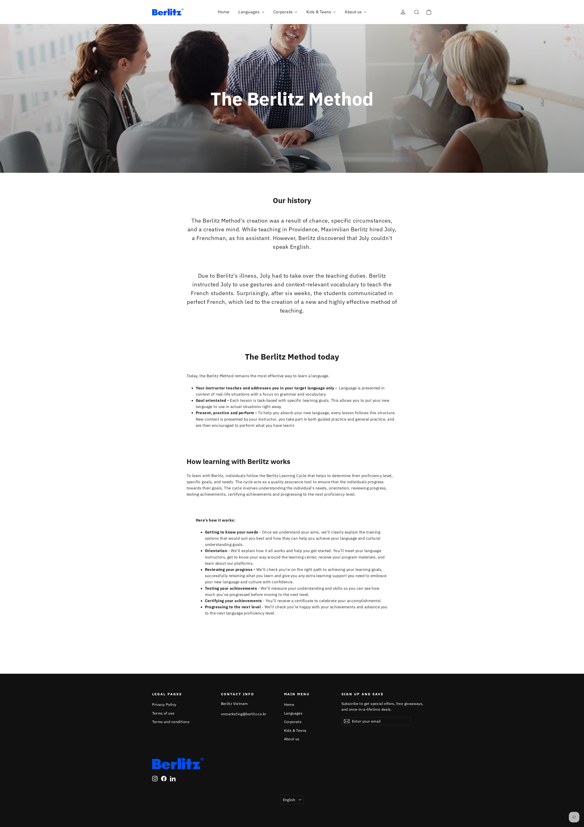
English (289, 799)
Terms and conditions (171, 721)
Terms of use (163, 713)
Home (223, 11)
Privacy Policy (164, 704)
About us (354, 11)
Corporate (283, 11)
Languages (249, 11)
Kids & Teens (319, 11)
